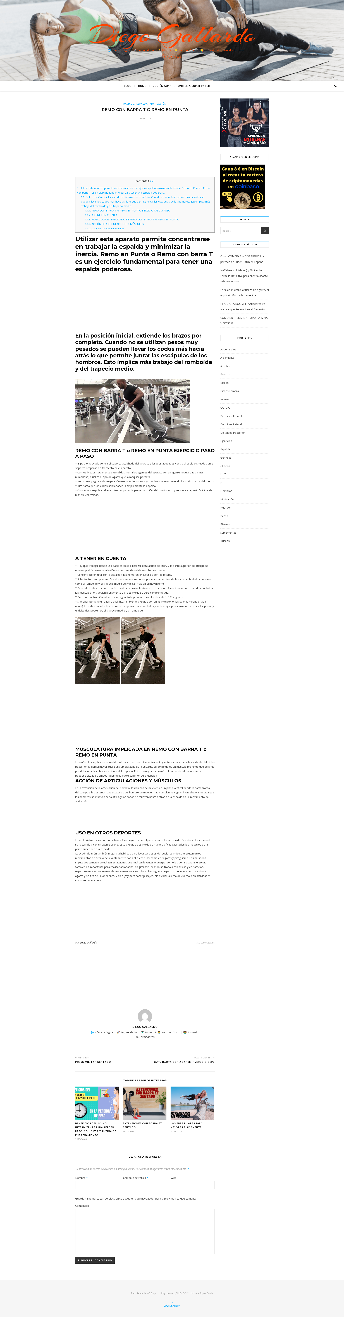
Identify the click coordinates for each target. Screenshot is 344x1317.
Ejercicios (226, 441)
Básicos (128, 103)
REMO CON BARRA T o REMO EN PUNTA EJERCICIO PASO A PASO (127, 210)
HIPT (223, 482)
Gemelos (225, 457)
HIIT (223, 474)
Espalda (142, 103)
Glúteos (225, 466)
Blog (127, 86)
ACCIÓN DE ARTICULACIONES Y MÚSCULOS (114, 224)
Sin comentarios (206, 942)
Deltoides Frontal (231, 416)
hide (151, 181)
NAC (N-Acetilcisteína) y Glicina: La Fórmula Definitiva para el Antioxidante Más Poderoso (244, 275)
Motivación (158, 103)
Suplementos (228, 532)
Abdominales (228, 349)
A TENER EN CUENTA (101, 215)
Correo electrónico (135, 1177)
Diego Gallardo (172, 34)
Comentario (82, 1205)
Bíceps (224, 382)
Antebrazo (226, 366)
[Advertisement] (145, 150)
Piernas (225, 524)
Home (142, 86)
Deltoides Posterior (232, 432)
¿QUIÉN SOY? (162, 86)
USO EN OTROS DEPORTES (104, 228)
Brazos (224, 399)
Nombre (81, 1177)
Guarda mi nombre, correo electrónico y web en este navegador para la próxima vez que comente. (136, 1198)
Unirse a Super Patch (194, 86)
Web (173, 1177)
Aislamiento (227, 357)
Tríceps (225, 541)
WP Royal (152, 1293)
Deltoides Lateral (231, 424)
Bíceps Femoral (229, 391)
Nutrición (225, 507)
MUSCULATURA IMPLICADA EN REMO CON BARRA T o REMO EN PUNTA (132, 219)
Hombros (226, 491)
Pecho (224, 516)
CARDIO (225, 407)
